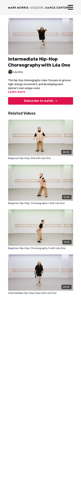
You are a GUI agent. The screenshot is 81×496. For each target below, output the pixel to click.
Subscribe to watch (38, 101)
